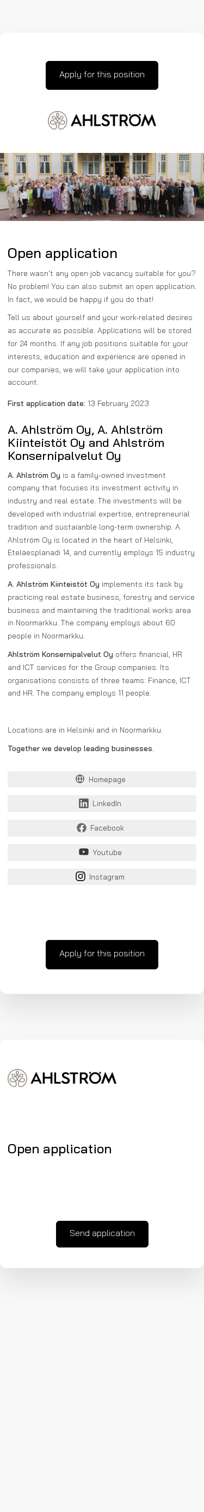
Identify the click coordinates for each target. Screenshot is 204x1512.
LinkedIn (106, 804)
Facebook (107, 829)
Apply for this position (102, 75)
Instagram (107, 878)
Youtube (107, 853)
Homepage (107, 780)
